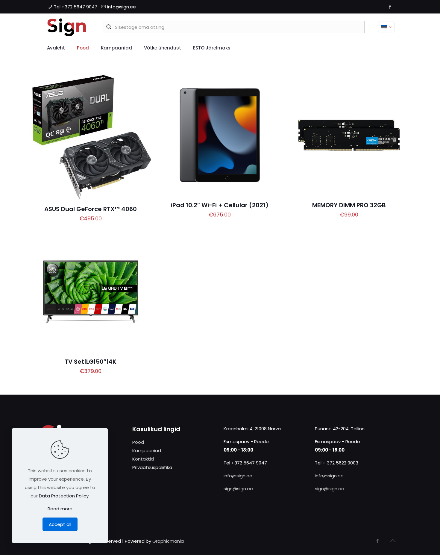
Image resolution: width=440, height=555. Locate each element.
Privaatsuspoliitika (152, 467)
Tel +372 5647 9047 (75, 7)
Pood (138, 442)
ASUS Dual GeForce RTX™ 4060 (90, 209)
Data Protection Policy (64, 496)
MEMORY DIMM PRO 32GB (349, 205)
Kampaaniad (146, 450)
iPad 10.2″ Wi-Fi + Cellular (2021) (219, 205)
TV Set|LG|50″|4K (90, 361)
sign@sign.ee (238, 488)
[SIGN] (66, 26)
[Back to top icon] (392, 540)
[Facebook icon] (390, 7)
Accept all (60, 524)
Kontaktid (143, 459)
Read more (60, 509)
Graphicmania (168, 541)
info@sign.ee (121, 7)
